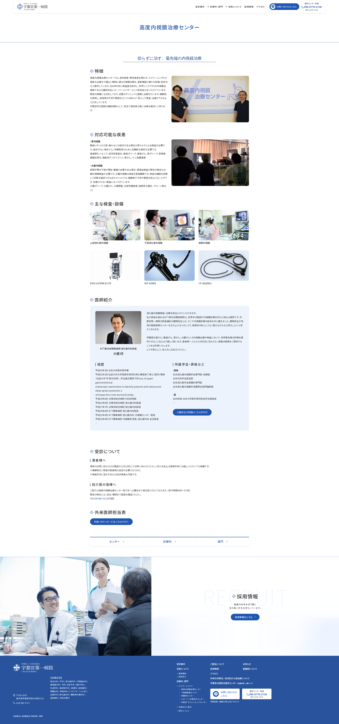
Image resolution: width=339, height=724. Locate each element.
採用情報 (249, 6)
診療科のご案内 (185, 707)
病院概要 (182, 673)
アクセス (260, 6)
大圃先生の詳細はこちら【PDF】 (192, 412)
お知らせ (247, 664)
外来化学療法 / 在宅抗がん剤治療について (230, 678)
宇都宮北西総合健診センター (231, 683)
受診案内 (200, 6)
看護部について (250, 668)
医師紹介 (182, 676)
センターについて (186, 686)
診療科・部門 (216, 6)
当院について (235, 6)
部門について (184, 711)
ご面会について (217, 664)
